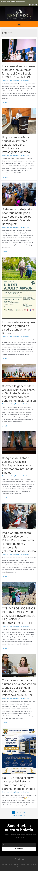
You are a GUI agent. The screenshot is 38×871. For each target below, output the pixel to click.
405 (24, 812)
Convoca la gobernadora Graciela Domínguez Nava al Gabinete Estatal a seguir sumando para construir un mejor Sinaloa (19, 393)
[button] (19, 24)
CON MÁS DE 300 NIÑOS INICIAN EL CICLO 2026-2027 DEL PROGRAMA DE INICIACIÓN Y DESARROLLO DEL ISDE (18, 616)
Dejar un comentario (8, 80)
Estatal (17, 80)
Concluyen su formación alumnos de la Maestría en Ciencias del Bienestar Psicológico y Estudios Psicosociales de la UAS (19, 688)
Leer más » (5, 102)
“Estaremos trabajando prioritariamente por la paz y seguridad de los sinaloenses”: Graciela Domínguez (17, 217)
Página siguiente (19, 815)
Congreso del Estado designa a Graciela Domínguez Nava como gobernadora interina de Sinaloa (17, 465)
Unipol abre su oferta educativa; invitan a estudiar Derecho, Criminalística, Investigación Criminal (16, 145)
